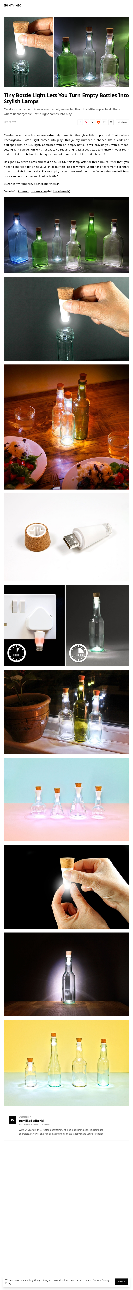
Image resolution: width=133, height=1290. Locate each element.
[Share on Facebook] (80, 122)
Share (124, 122)
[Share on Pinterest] (86, 122)
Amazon (23, 191)
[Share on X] (92, 122)
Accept (121, 1281)
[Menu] (126, 5)
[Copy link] (111, 122)
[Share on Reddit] (98, 122)
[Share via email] (104, 122)
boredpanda (61, 191)
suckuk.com (39, 191)
